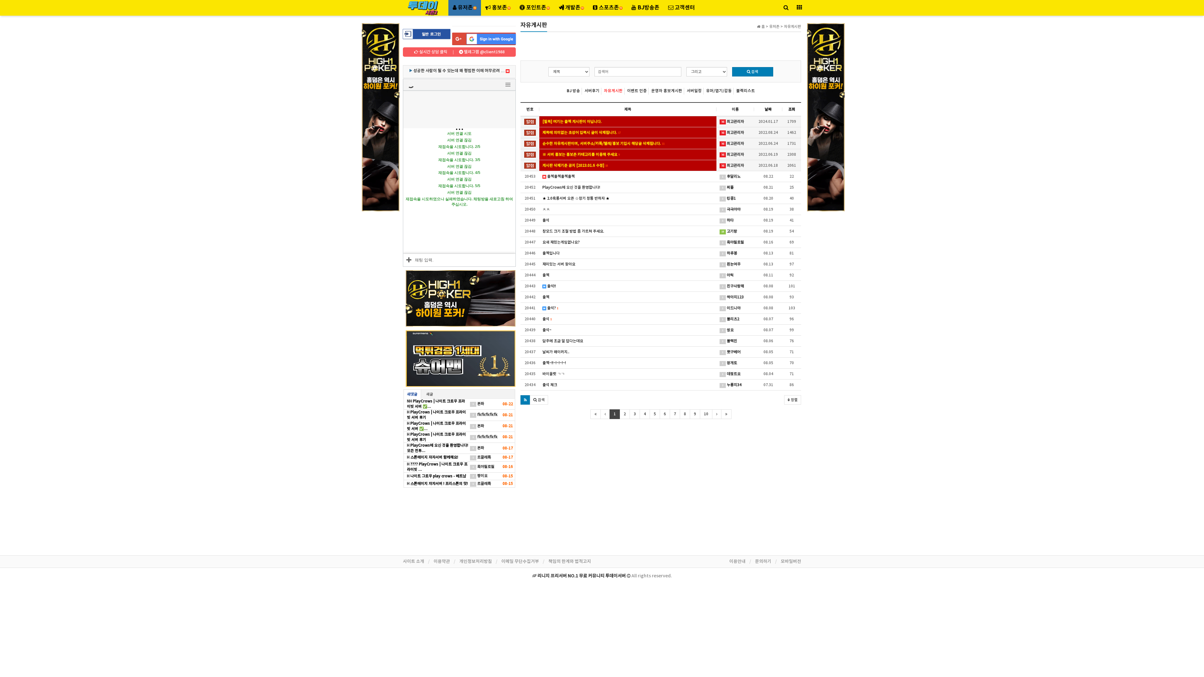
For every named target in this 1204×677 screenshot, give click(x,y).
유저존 (465, 7)
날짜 (768, 109)
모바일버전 (791, 561)
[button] (525, 400)
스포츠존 (609, 7)
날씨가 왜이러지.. (555, 352)
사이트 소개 (413, 561)
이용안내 (737, 561)
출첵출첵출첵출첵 (560, 176)
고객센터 (684, 7)
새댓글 (412, 394)
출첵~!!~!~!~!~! (554, 363)
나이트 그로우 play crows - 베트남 (437, 476)
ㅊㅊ (546, 209)
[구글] (484, 39)
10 (706, 414)
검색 (754, 72)
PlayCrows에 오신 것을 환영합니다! (571, 187)
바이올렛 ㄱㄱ (553, 374)
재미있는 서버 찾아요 (558, 264)
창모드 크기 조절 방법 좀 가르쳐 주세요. (573, 231)
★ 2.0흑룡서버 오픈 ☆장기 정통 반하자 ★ (576, 198)
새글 (429, 394)
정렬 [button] (794, 400)
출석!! (551, 286)
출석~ (547, 330)
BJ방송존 (647, 7)
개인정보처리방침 (475, 561)
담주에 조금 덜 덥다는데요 (562, 341)
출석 (545, 220)
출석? (552, 308)
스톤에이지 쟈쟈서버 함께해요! (433, 457)
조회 (791, 109)
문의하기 (763, 561)
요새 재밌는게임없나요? (561, 242)
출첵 (545, 275)
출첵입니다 (551, 253)
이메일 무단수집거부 (520, 561)
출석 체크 (549, 385)
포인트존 (536, 7)
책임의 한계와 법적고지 (569, 561)
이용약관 (442, 561)
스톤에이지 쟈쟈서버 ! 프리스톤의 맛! (438, 483)
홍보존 (499, 7)
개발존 (573, 7)
